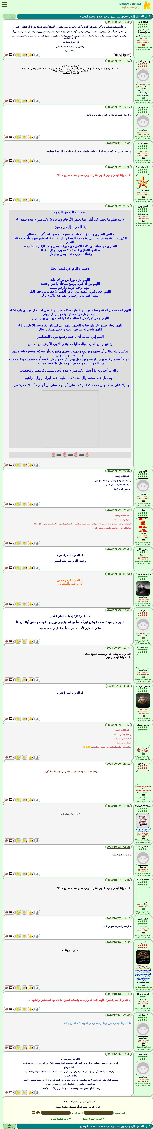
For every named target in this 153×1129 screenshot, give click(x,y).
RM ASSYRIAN (143, 806)
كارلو (143, 942)
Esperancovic (143, 574)
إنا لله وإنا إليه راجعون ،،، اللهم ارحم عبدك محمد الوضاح (113, 16)
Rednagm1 (143, 994)
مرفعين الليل (143, 549)
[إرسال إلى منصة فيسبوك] (125, 55)
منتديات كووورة (129, 3)
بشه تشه (143, 1054)
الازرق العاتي (143, 1015)
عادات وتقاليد (143, 847)
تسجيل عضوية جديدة (94, 1119)
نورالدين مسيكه (143, 725)
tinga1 (143, 610)
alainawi (143, 22)
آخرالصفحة (10, 16)
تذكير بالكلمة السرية (60, 1119)
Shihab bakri (143, 167)
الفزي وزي (143, 206)
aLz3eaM (143, 143)
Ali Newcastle (143, 647)
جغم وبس (143, 107)
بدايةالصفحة (10, 1126)
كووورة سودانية (131, 7)
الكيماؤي (143, 471)
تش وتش (143, 918)
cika (143, 510)
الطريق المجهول (143, 763)
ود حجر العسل (143, 61)
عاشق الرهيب (143, 686)
